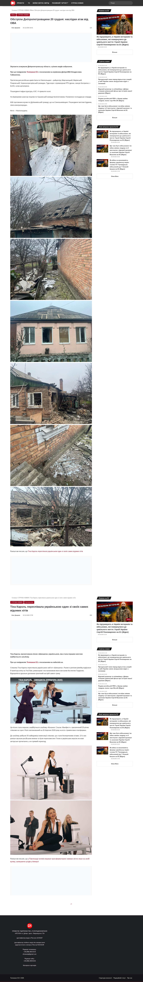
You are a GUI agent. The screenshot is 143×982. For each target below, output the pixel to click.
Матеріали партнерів (29, 965)
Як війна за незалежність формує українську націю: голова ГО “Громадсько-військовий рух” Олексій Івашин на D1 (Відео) (119, 164)
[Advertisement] (51, 47)
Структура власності (105, 978)
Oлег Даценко (16, 28)
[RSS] (23, 969)
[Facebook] (26, 969)
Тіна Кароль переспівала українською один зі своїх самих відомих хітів (55, 551)
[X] (28, 969)
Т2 (29, 3)
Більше (114, 52)
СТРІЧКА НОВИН (77, 3)
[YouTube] (31, 969)
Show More (114, 176)
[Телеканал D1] (12, 3)
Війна (31, 10)
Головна (14, 10)
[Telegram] (36, 969)
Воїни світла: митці (41, 3)
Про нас (129, 978)
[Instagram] (33, 969)
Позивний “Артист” (60, 3)
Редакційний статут (119, 978)
